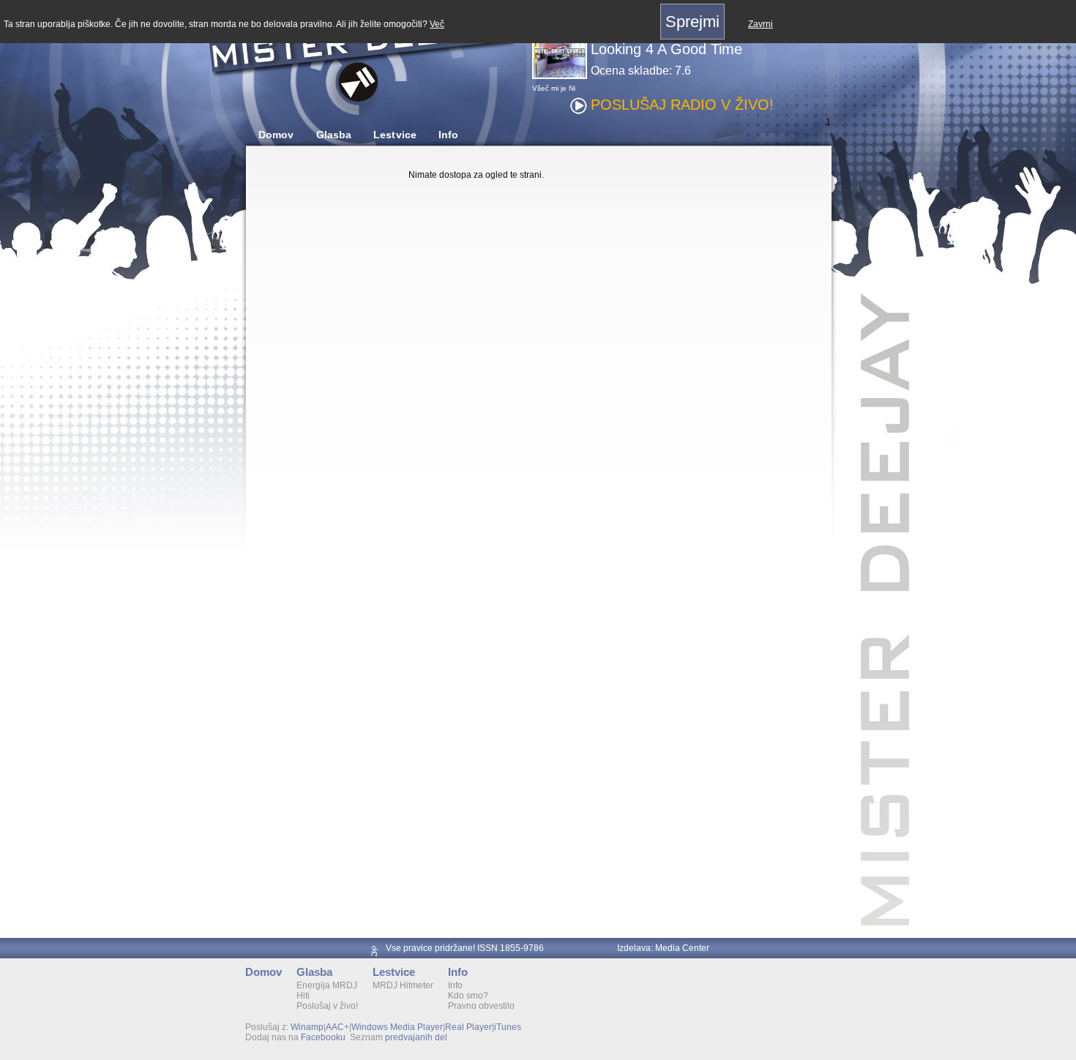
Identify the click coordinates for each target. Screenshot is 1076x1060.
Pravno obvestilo (481, 1006)
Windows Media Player (397, 1027)
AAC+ (337, 1027)
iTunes (507, 1027)
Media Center (682, 948)
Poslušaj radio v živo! (682, 105)
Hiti (303, 996)
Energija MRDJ (326, 985)
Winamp (307, 1027)
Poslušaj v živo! (327, 1006)
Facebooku (323, 1037)
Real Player (468, 1027)
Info (448, 134)
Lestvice (394, 134)
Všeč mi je (549, 88)
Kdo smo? (468, 996)
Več (437, 24)
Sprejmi (692, 21)
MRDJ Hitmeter (403, 985)
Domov (276, 134)
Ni (572, 88)
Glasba (334, 134)
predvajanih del (416, 1037)
